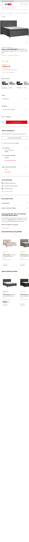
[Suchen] (3, 7)
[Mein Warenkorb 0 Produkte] (26, 4)
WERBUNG (4, 61)
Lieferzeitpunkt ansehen (10, 160)
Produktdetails (5, 203)
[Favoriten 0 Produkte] (24, 4)
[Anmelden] (21, 4)
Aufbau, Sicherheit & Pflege (9, 208)
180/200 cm (6, 99)
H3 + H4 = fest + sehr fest (9, 109)
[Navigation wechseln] (2, 4)
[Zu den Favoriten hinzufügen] (3, 122)
